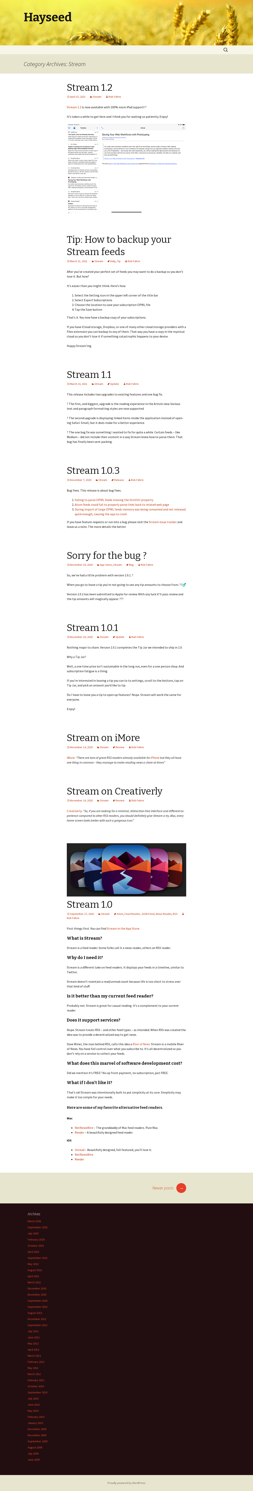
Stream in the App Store (123, 928)
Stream (97, 96)
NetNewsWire (84, 1128)
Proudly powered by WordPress (126, 1483)
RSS (175, 914)
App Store (106, 564)
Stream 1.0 (90, 904)
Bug (131, 564)
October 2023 (36, 1245)
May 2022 (33, 1264)
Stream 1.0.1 (92, 628)
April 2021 (33, 1276)
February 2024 (36, 1239)
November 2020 (37, 1294)
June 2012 (34, 1337)
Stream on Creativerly (114, 791)
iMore (71, 758)
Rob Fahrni (115, 96)
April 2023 (33, 1252)
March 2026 (34, 1221)
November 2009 (37, 1435)
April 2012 (33, 1349)
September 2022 (37, 1258)
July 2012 (33, 1331)
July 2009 (33, 1453)
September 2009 (37, 1441)
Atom (120, 914)
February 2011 (36, 1380)
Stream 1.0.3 (93, 470)
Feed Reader (132, 914)
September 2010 (37, 1392)
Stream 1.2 (89, 87)
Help (113, 261)
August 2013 (35, 1313)
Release (119, 480)
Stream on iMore (103, 738)
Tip (119, 261)
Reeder (79, 1132)
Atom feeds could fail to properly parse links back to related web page (122, 505)
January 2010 (35, 1423)
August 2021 (35, 1270)
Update (114, 384)
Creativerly (74, 811)
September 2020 (37, 1300)
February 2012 (36, 1362)
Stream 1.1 (89, 374)
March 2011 (34, 1374)
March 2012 (34, 1355)
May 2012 (33, 1343)
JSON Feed (147, 914)
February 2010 (36, 1417)
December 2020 (37, 1288)
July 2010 (33, 1398)
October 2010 (36, 1386)
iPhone (155, 758)
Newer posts (168, 1188)
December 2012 (37, 1319)
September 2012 (37, 1325)
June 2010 (34, 1404)
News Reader (163, 914)
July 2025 (33, 1233)
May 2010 (33, 1410)
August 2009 (35, 1447)
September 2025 (37, 1227)
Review (120, 747)
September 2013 (37, 1307)
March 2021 (34, 1282)
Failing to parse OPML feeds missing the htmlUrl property (114, 500)
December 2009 (37, 1429)
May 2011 (33, 1368)
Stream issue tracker (163, 522)
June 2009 (34, 1459)
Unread (79, 1150)
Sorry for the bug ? (107, 555)
